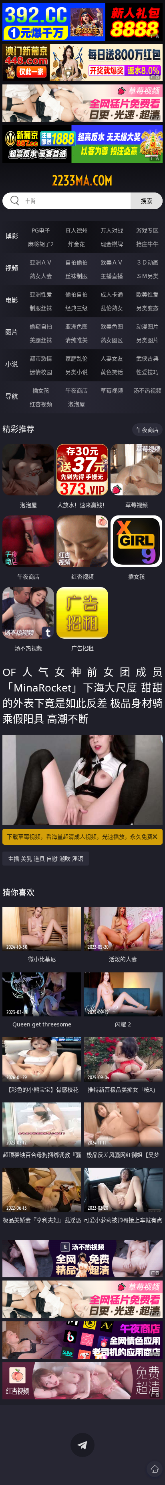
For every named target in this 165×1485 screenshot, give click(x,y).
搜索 (146, 200)
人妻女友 (112, 358)
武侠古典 (147, 358)
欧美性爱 (147, 294)
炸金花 (76, 244)
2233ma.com (82, 180)
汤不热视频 (147, 390)
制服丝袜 (41, 308)
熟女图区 (112, 340)
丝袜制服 (76, 276)
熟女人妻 (41, 276)
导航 (11, 396)
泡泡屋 (76, 404)
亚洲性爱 (41, 294)
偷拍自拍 (76, 294)
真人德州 (76, 230)
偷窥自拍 (41, 326)
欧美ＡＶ (112, 262)
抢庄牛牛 (147, 244)
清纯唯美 (76, 340)
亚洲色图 (76, 326)
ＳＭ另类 (147, 276)
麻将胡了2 (41, 244)
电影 (11, 300)
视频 (11, 268)
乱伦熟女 (112, 308)
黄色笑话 (112, 372)
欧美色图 (112, 326)
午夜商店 (76, 390)
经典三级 (76, 308)
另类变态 (147, 308)
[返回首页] (155, 1469)
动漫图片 (147, 326)
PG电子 (41, 230)
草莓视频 (112, 390)
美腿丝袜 (41, 340)
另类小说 (76, 372)
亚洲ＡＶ (41, 262)
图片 (11, 332)
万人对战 (112, 230)
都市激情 (41, 358)
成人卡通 (112, 294)
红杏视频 (41, 404)
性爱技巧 (147, 372)
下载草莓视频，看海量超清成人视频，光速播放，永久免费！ (82, 836)
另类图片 (147, 340)
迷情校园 (41, 372)
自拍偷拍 (76, 262)
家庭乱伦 (76, 358)
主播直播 (112, 276)
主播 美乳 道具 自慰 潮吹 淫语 (45, 858)
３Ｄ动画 (147, 262)
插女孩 (40, 390)
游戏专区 (147, 230)
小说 (11, 364)
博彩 (11, 236)
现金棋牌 (112, 244)
